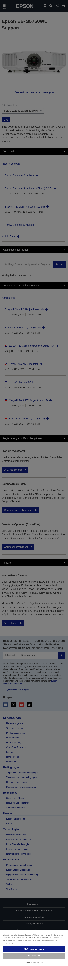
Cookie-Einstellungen (34, 962)
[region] (34, 948)
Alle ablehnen (34, 956)
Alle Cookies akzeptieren (34, 949)
